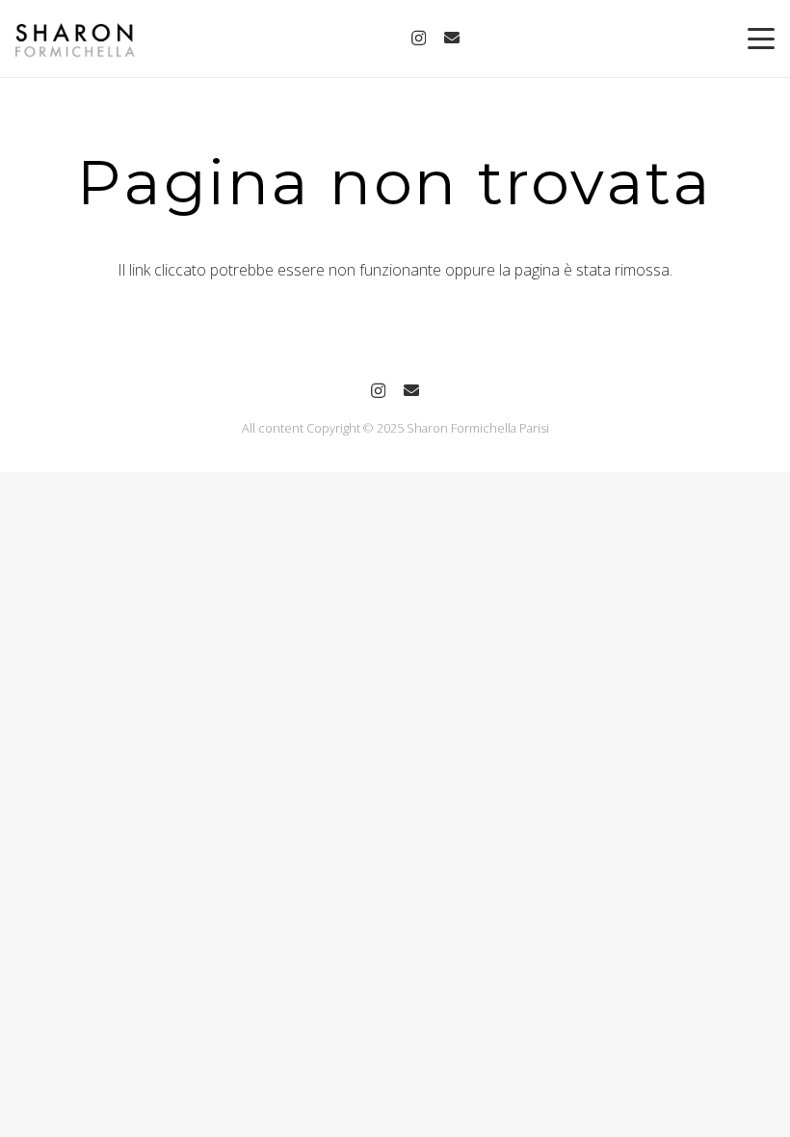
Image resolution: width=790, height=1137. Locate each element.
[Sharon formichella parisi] (75, 38)
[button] (761, 38)
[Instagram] (418, 38)
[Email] (452, 37)
